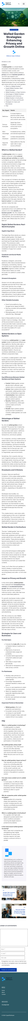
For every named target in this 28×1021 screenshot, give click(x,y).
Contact (4, 994)
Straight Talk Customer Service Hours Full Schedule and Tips (9, 894)
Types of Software (16, 56)
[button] (19, 4)
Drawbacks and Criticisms (13, 96)
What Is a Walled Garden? (13, 86)
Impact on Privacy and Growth (15, 100)
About (3, 992)
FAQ (7, 106)
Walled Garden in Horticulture (14, 98)
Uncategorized (14, 29)
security (15, 211)
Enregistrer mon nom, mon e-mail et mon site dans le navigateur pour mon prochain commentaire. (14, 963)
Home (3, 990)
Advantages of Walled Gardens (15, 94)
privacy (4, 74)
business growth (17, 74)
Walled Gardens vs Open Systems (15, 92)
